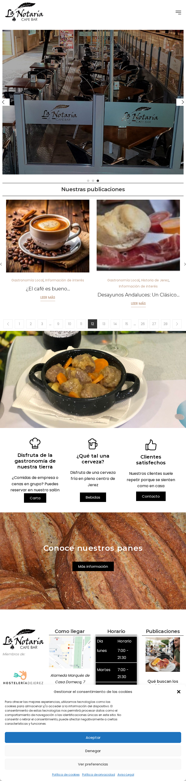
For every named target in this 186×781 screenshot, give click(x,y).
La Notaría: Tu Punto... (48, 289)
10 (69, 323)
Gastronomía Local (27, 280)
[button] (178, 691)
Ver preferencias (93, 764)
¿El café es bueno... (138, 289)
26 (143, 323)
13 (103, 323)
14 (115, 323)
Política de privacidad (98, 775)
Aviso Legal (125, 775)
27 (154, 323)
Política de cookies (66, 775)
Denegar (93, 750)
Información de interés (64, 280)
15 (126, 323)
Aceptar (93, 737)
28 (165, 323)
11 (81, 323)
